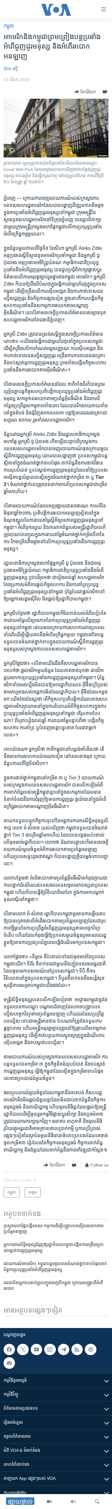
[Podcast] (90, 1349)
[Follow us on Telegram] (63, 1349)
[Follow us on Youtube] (36, 1349)
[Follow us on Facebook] (9, 1349)
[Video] (49, 1501)
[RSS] (77, 1349)
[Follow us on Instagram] (50, 1349)
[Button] (85, 91)
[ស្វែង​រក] (97, 1501)
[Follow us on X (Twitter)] (22, 1349)
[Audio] (73, 1501)
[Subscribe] (9, 1363)
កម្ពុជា (9, 25)
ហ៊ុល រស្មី (11, 68)
